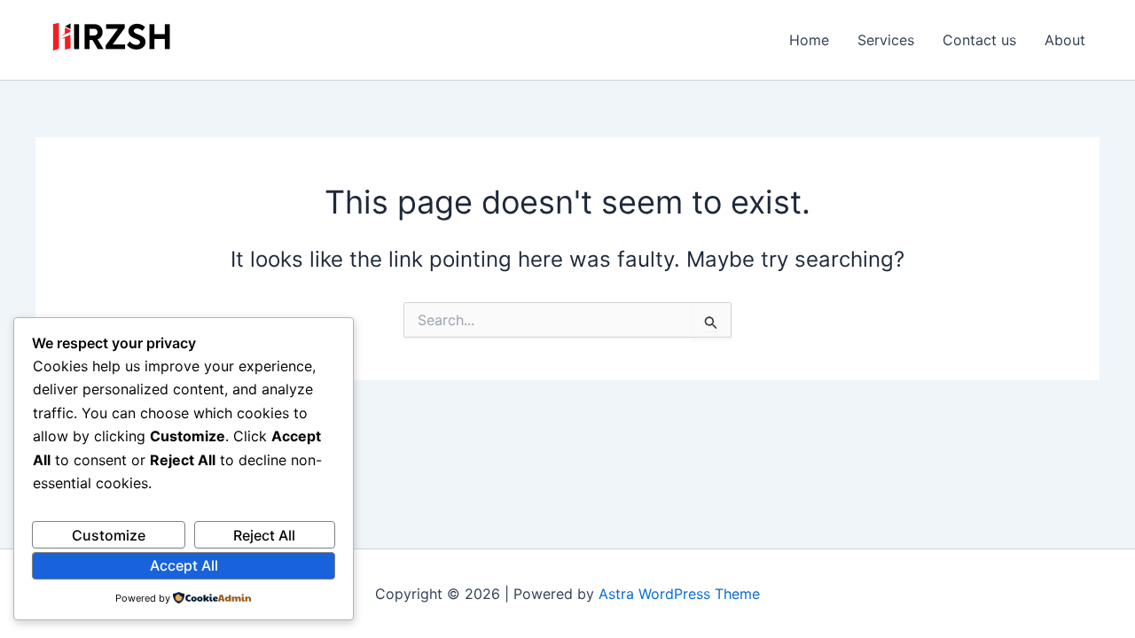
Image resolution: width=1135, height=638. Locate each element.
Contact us (979, 40)
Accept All (184, 565)
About (1065, 40)
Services (885, 40)
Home (809, 40)
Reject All (264, 535)
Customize (108, 535)
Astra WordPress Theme (679, 594)
